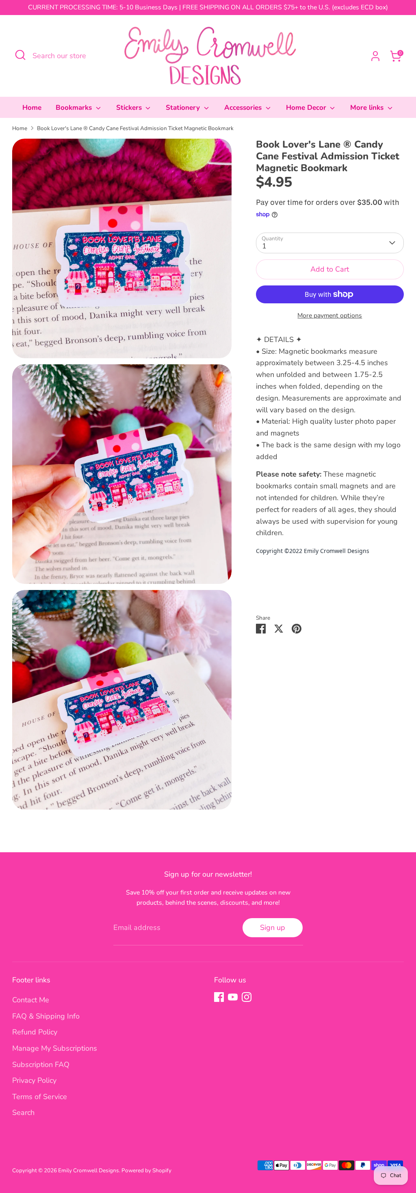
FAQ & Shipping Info (46, 1016)
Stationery (184, 107)
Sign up (272, 927)
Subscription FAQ (40, 1064)
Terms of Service (39, 1097)
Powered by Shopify (146, 1170)
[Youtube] (233, 997)
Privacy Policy (34, 1080)
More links (368, 107)
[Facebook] (219, 997)
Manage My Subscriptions (54, 1048)
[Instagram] (246, 997)
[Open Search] (20, 55)
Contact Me (30, 1000)
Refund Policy (34, 1032)
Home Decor (307, 107)
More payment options (329, 315)
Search (23, 1112)
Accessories (244, 107)
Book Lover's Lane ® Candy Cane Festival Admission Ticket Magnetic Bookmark (135, 128)
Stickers (130, 107)
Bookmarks (75, 107)
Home (31, 107)
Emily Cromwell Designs (88, 1170)
